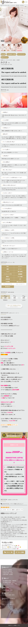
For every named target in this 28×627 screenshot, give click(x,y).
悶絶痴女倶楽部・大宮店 (8, 572)
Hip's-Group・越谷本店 (7, 569)
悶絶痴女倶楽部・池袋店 (8, 590)
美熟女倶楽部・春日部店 (8, 574)
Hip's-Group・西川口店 (7, 571)
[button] (3, 25)
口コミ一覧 (9, 552)
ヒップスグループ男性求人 (8, 602)
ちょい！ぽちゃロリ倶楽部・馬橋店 (10, 583)
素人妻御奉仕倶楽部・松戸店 (8, 582)
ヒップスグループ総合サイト (8, 604)
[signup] (14, 435)
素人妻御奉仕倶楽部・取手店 (8, 594)
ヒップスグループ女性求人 (8, 601)
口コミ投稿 (21, 552)
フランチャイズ (6, 605)
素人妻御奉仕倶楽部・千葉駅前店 (9, 580)
